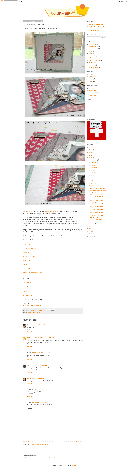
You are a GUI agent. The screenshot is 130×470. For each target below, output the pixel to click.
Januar (93, 223)
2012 (90, 228)
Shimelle (27, 211)
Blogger (74, 465)
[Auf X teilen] (50, 310)
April (92, 180)
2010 (90, 234)
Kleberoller (26, 287)
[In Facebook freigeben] (52, 310)
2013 (90, 226)
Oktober (93, 165)
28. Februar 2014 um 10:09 (41, 352)
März (92, 183)
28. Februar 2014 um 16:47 (43, 378)
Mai (92, 178)
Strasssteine (26, 268)
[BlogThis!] (48, 310)
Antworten (30, 332)
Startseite (53, 441)
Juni (92, 175)
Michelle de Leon (51, 211)
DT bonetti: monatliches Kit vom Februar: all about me (97, 196)
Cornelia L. (30, 378)
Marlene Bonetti (32, 337)
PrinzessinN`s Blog (94, 93)
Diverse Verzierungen (29, 256)
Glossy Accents (27, 295)
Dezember (94, 160)
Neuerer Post (27, 441)
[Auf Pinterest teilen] (54, 310)
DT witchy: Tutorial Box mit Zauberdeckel (97, 218)
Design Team (31, 312)
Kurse (90, 53)
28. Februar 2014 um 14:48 (39, 365)
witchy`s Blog (93, 95)
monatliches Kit (93, 67)
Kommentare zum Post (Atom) (39, 444)
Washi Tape (26, 260)
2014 (90, 157)
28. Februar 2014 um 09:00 (39, 325)
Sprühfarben (26, 252)
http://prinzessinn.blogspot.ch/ (32, 305)
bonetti (91, 79)
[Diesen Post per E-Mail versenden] (46, 310)
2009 (90, 236)
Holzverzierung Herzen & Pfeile (32, 272)
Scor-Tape (26, 291)
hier (73, 236)
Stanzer (25, 264)
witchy (90, 81)
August (93, 170)
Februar (93, 186)
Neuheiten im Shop (94, 60)
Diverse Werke (93, 49)
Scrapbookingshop (94, 30)
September (94, 167)
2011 (90, 231)
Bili (89, 74)
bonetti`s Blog (93, 90)
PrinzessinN (39, 312)
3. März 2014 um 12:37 (40, 389)
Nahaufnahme (93, 58)
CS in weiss (26, 244)
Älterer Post (78, 441)
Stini (28, 325)
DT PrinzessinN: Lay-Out (97, 188)
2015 (90, 155)
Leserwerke (92, 56)
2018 (90, 147)
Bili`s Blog (92, 88)
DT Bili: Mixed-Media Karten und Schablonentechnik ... (97, 202)
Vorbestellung (93, 62)
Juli (92, 173)
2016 (90, 152)
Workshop (92, 65)
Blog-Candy (92, 44)
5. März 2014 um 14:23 (40, 402)
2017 (90, 150)
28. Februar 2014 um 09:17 (46, 337)
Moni (28, 365)
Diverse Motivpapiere (29, 248)
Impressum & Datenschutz (96, 24)
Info (90, 51)
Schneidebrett (27, 283)
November (94, 162)
